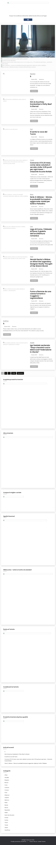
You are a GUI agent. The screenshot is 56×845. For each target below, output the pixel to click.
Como (31, 226)
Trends (6, 825)
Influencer (7, 795)
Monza (31, 194)
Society (32, 99)
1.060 (13, 373)
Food (31, 129)
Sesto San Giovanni (9, 815)
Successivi (20, 373)
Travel (6, 822)
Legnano (32, 288)
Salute (6, 812)
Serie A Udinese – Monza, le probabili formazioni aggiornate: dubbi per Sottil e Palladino (41, 200)
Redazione (32, 55)
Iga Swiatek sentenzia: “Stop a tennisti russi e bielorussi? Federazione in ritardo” (40, 348)
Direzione (41, 109)
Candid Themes (41, 841)
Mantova (7, 800)
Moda (6, 802)
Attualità (32, 342)
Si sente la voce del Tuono (38, 133)
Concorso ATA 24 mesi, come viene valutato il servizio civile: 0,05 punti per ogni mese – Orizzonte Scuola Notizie (41, 167)
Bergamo (7, 780)
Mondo (6, 805)
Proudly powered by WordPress (19, 841)
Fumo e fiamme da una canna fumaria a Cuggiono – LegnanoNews (40, 294)
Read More (34, 91)
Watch (31, 256)
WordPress (6, 321)
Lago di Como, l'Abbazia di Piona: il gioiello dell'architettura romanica (41, 232)
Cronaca (32, 160)
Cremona (7, 787)
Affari (6, 775)
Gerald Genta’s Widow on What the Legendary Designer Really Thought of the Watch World (41, 262)
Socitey (6, 820)
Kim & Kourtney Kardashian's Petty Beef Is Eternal (41, 104)
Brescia (6, 782)
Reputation (27, 49)
